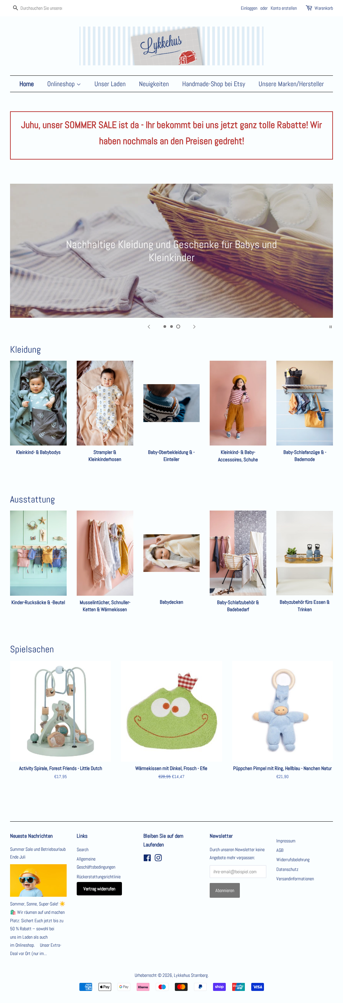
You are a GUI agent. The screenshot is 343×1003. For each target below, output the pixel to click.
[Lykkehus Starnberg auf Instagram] (158, 859)
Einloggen (249, 8)
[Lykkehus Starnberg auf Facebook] (147, 859)
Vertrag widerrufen (99, 889)
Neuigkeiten (154, 83)
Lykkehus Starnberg (191, 975)
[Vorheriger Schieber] (148, 326)
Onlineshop (61, 83)
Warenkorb (324, 8)
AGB (279, 850)
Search (82, 849)
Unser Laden (110, 83)
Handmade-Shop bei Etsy (213, 83)
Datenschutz (287, 869)
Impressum (285, 841)
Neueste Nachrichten (31, 835)
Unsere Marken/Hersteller (291, 83)
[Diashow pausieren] (330, 326)
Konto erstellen (284, 8)
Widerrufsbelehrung (293, 860)
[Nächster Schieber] (194, 326)
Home (26, 83)
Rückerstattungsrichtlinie (99, 877)
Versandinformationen (295, 879)
